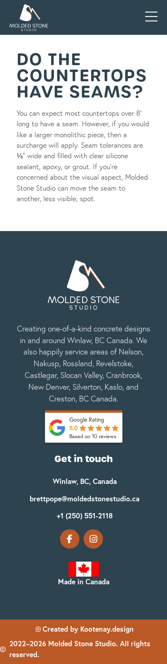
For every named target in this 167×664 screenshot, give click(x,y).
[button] (151, 17)
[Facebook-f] (69, 539)
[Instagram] (93, 539)
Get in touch (83, 458)
